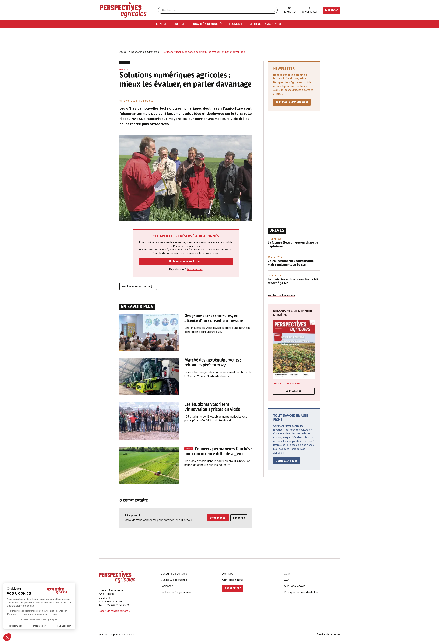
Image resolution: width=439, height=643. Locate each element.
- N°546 (286, 383)
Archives (227, 573)
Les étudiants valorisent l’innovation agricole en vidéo (212, 407)
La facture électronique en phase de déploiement (293, 244)
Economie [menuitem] (236, 24)
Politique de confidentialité (301, 592)
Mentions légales (294, 586)
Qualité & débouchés (174, 579)
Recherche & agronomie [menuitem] (266, 24)
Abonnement (233, 587)
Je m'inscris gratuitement (292, 101)
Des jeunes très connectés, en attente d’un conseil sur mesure (213, 318)
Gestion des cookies (328, 634)
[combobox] (218, 10)
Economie (167, 586)
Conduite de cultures (174, 573)
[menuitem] (289, 10)
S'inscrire (239, 517)
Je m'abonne (293, 390)
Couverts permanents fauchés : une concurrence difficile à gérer (218, 451)
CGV (287, 579)
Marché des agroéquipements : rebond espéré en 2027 (212, 362)
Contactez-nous (232, 579)
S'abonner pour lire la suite (185, 261)
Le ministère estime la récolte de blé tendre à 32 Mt (293, 281)
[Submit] (273, 10)
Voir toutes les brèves (281, 294)
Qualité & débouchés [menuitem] (207, 24)
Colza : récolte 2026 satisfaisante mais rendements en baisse (291, 263)
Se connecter (194, 269)
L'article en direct (286, 460)
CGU (287, 573)
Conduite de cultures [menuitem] (171, 24)
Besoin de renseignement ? (114, 610)
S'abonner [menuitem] (331, 9)
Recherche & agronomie (176, 592)
